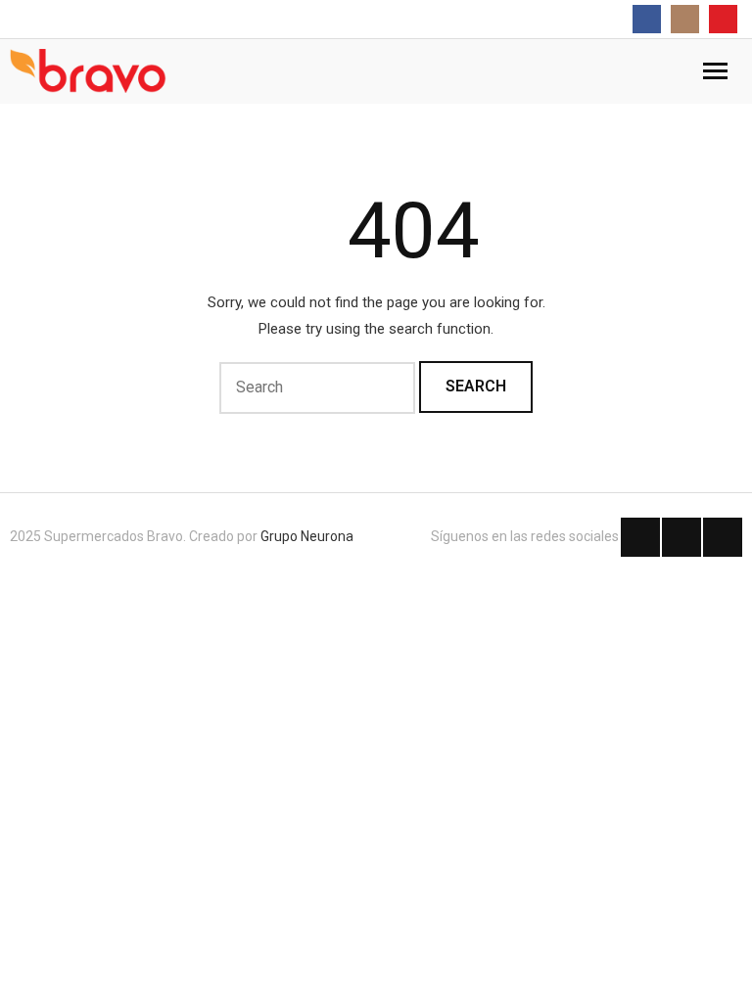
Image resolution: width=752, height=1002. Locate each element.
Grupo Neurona (306, 536)
